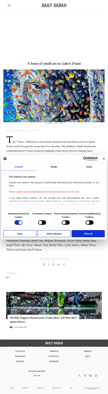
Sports (20, 361)
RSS (71, 388)
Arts (87, 356)
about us (40, 388)
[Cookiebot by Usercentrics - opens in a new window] (85, 159)
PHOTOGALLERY (20, 327)
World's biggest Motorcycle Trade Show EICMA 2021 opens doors (43, 320)
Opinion (54, 361)
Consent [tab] (18, 167)
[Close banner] (104, 159)
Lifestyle (54, 356)
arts (8, 277)
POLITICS (20, 351)
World (87, 351)
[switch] (42, 222)
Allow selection (54, 233)
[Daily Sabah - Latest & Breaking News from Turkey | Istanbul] (54, 5)
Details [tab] (54, 167)
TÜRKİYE (54, 351)
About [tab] (89, 167)
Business (20, 356)
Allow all (88, 233)
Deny (19, 233)
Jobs (12, 388)
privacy (25, 388)
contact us (56, 388)
